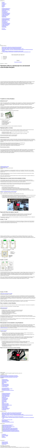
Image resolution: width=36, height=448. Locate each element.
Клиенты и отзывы (5, 435)
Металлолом (5, 57)
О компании (4, 434)
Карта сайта (4, 437)
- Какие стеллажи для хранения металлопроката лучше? (12, 48)
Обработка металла (5, 15)
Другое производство (5, 405)
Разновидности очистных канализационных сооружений (9, 375)
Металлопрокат (4, 382)
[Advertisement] (18, 37)
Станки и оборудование (5, 14)
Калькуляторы (4, 3)
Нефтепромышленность (5, 9)
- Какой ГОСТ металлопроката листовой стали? (11, 413)
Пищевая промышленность (6, 8)
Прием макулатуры (5, 441)
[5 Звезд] (15, 373)
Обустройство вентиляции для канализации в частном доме (9, 376)
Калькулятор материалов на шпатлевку (8, 390)
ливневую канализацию (4, 327)
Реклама (3, 5)
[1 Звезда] (2, 373)
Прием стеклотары (5, 442)
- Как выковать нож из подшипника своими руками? (12, 416)
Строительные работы (5, 385)
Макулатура (5, 56)
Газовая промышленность (6, 408)
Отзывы (3, 2)
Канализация (4, 16)
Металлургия (4, 10)
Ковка (3, 383)
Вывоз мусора (4, 400)
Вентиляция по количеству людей (7, 388)
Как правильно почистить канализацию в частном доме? (8, 377)
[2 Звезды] (5, 373)
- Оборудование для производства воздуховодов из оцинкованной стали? (16, 51)
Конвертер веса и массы (5, 389)
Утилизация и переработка (6, 23)
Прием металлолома (5, 443)
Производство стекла (5, 403)
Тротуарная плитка (5, 11)
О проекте (3, 4)
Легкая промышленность (6, 395)
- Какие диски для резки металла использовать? (12, 412)
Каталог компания (5, 420)
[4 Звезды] (12, 373)
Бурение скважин (4, 386)
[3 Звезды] (8, 373)
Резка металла (4, 381)
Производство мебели (5, 380)
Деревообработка (4, 12)
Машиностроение (4, 379)
